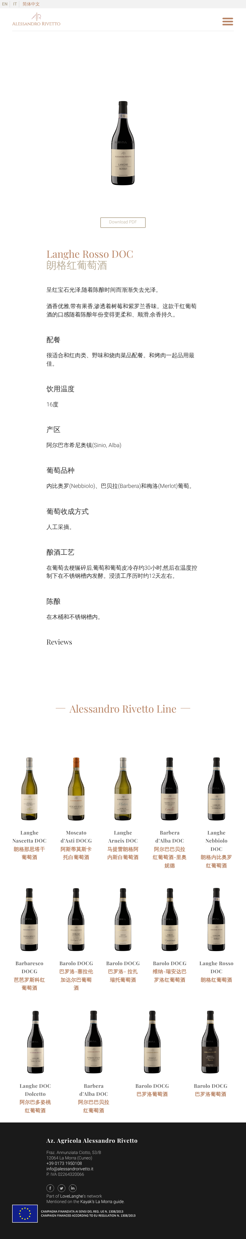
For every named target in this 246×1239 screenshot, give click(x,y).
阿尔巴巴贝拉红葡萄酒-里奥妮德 (170, 857)
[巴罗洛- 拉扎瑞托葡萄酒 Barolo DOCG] (123, 922)
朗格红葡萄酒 (216, 979)
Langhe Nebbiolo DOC (216, 840)
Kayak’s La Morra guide (102, 1202)
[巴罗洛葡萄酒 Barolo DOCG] (152, 1045)
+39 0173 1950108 (64, 1163)
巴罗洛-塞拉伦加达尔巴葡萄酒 (76, 979)
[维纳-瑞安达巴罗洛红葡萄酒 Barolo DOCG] (170, 922)
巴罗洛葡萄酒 (152, 1093)
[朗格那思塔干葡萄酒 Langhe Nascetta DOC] (29, 791)
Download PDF (123, 222)
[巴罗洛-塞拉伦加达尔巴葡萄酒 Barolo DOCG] (76, 922)
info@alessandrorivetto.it (70, 1169)
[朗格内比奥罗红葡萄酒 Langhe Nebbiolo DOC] (216, 791)
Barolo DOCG (76, 963)
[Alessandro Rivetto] (36, 24)
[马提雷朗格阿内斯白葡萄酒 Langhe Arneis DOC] (123, 791)
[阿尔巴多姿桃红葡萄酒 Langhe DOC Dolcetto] (35, 1045)
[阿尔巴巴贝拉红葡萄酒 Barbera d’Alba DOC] (93, 1045)
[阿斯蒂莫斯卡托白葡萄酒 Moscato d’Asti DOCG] (76, 791)
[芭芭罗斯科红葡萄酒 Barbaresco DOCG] (29, 922)
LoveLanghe (71, 1196)
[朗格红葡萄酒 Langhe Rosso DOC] (216, 922)
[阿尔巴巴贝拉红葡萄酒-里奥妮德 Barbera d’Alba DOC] (170, 791)
